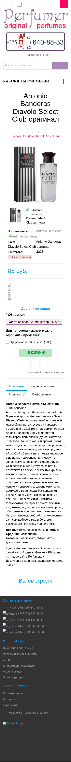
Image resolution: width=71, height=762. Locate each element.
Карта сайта (11, 705)
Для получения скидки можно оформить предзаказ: (29, 333)
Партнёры (9, 699)
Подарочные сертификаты (20, 653)
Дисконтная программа (18, 647)
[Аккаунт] (9, 4)
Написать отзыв (53, 372)
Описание (16, 386)
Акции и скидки (12, 671)
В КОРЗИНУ (36, 352)
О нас (6, 659)
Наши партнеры (13, 677)
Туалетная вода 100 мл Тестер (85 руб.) (34, 321)
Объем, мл (16, 314)
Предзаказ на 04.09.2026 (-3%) (30, 342)
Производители (13, 693)
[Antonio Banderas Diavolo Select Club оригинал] (9, 200)
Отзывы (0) (17, 394)
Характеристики (42, 386)
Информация (41, 394)
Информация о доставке (19, 665)
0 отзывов (32, 372)
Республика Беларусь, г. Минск (27, 712)
